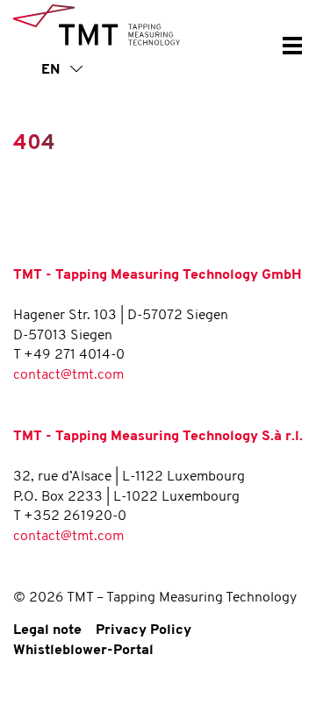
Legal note (47, 630)
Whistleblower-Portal (83, 651)
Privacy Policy (143, 630)
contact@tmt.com (68, 375)
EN (52, 70)
